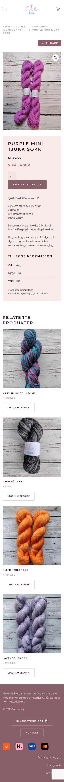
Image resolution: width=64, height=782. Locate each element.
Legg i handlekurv (27, 184)
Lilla (18, 273)
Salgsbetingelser (29, 721)
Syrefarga (26, 293)
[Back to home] (32, 9)
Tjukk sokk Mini (40, 293)
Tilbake (52, 43)
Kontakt (32, 732)
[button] (4, 9)
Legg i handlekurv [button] (19, 407)
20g (18, 281)
